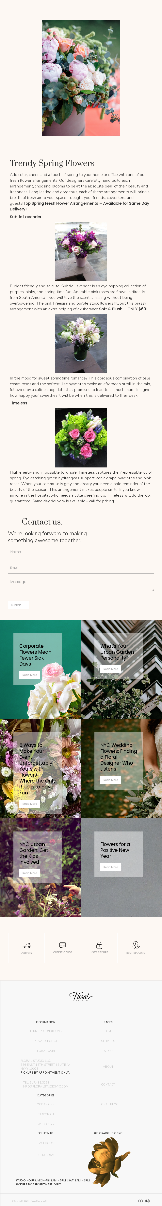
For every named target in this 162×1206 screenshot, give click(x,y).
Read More (30, 675)
